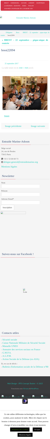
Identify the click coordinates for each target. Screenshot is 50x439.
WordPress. (35, 386)
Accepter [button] (37, 429)
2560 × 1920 (23, 67)
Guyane (24, 3)
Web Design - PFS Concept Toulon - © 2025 (25, 381)
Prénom (4, 188)
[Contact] (36, 394)
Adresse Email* (7, 196)
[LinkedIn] (16, 394)
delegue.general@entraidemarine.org (20, 159)
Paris (24, 5)
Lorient (31, 3)
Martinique (40, 3)
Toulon (31, 5)
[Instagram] (27, 394)
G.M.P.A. (6, 350)
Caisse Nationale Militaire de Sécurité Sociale (23, 340)
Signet (6, 114)
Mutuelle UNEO (10, 343)
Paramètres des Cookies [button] (20, 429)
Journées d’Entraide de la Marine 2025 (18, 8)
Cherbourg (15, 3)
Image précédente (13, 123)
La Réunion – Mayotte (12, 5)
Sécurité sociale (9, 337)
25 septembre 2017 (11, 63)
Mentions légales (9, 164)
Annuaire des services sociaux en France (21, 347)
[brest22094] (25, 91)
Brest (6, 3)
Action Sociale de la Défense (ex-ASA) (20, 356)
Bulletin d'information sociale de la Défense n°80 (25, 364)
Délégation (9, 32)
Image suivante (38, 123)
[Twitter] (45, 394)
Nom (3, 180)
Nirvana (26, 386)
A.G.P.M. (6, 353)
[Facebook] (6, 394)
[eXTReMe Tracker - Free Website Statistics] (25, 398)
